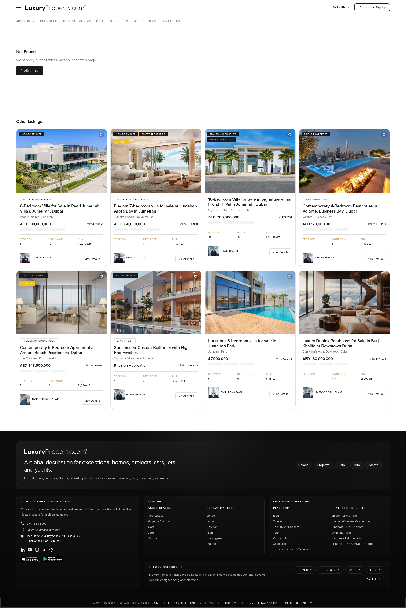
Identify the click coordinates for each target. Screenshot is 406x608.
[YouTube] (30, 550)
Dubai (210, 521)
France (211, 544)
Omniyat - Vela (341, 532)
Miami (210, 532)
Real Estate (49, 21)
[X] (44, 550)
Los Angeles (214, 538)
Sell (167, 603)
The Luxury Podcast (286, 527)
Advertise (23, 21)
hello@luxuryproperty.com (43, 529)
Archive (308, 603)
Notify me (29, 70)
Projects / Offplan (159, 521)
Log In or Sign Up (374, 7)
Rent (100, 21)
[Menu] (19, 7)
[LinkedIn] (23, 550)
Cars (112, 21)
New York (212, 527)
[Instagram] (37, 550)
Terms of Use (289, 603)
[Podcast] (51, 550)
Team (276, 532)
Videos (277, 521)
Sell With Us (341, 7)
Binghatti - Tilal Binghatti (347, 527)
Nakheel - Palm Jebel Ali (347, 538)
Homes (303, 465)
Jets (124, 21)
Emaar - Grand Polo (344, 515)
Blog (152, 21)
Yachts (138, 21)
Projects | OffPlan (77, 21)
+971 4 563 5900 (36, 523)
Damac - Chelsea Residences (351, 521)
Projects (323, 465)
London (212, 515)
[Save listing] (101, 135)
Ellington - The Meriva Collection (353, 544)
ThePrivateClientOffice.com (291, 549)
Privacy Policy (267, 603)
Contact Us (170, 21)
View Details (92, 259)
